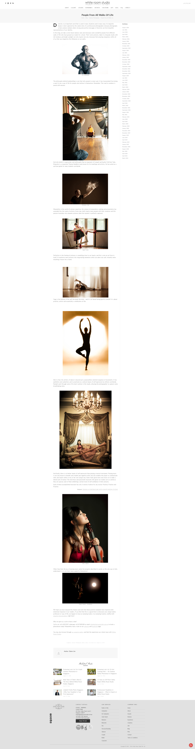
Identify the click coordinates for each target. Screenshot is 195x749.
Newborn (104, 719)
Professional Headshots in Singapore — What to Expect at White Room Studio (107, 692)
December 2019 (126, 130)
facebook (94, 626)
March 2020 (125, 123)
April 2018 (124, 153)
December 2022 (126, 94)
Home (129, 708)
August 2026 (125, 27)
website (86, 626)
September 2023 (126, 73)
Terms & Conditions (133, 737)
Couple (103, 734)
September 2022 (126, 101)
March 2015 (125, 158)
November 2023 (126, 71)
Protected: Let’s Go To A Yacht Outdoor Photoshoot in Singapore (72, 671)
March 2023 (125, 87)
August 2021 (125, 112)
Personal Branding (106, 728)
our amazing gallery (78, 632)
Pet (102, 725)
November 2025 (126, 43)
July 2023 (124, 78)
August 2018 (125, 149)
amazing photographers (60, 616)
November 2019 (126, 133)
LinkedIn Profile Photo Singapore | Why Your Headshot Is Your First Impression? (73, 692)
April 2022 (124, 103)
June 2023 (125, 80)
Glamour (104, 731)
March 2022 (125, 105)
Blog (129, 728)
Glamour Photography (76, 642)
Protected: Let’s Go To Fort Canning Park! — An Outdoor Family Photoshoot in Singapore (107, 671)
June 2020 (125, 119)
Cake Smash (105, 716)
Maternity (104, 722)
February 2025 (125, 55)
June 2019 (125, 137)
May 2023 (124, 82)
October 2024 (125, 64)
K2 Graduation (105, 713)
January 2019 (125, 144)
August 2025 (125, 50)
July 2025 (124, 52)
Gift (128, 725)
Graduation (104, 711)
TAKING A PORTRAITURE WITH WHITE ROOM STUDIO (100, 489)
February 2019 (125, 142)
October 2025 (125, 46)
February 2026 (125, 39)
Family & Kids (105, 708)
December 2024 (126, 59)
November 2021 (126, 107)
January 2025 (125, 57)
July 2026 (124, 29)
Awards (129, 713)
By (93, 642)
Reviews (130, 716)
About (129, 711)
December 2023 (126, 68)
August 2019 (125, 135)
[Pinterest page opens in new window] (10, 3)
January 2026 (125, 41)
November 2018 (126, 146)
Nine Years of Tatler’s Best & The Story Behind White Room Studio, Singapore (72, 682)
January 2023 (125, 91)
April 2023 (124, 84)
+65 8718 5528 (186, 3)
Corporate (104, 740)
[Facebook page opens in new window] (6, 3)
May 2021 (124, 114)
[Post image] (57, 672)
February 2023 (125, 89)
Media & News (85, 642)
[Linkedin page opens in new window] (13, 3)
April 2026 (124, 34)
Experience (130, 719)
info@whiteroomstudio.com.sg (99, 624)
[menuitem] (67, 7)
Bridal (103, 737)
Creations (130, 722)
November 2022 (126, 96)
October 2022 (125, 98)
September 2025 (126, 48)
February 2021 (125, 117)
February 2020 (125, 126)
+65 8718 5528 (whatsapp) (82, 718)
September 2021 (126, 110)
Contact (130, 734)
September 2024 (126, 66)
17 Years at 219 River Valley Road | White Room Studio (106, 681)
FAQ (129, 731)
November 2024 (126, 62)
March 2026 (125, 36)
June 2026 (125, 32)
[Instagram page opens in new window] (8, 3)
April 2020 (124, 121)
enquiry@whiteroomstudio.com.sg (84, 714)
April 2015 (124, 155)
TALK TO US (83, 721)
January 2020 (125, 128)
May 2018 (124, 151)
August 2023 (125, 75)
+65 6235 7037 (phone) (82, 716)
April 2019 (124, 139)
